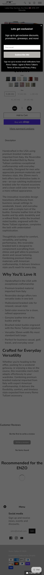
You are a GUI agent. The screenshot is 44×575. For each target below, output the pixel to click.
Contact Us (34, 573)
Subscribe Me (22, 55)
